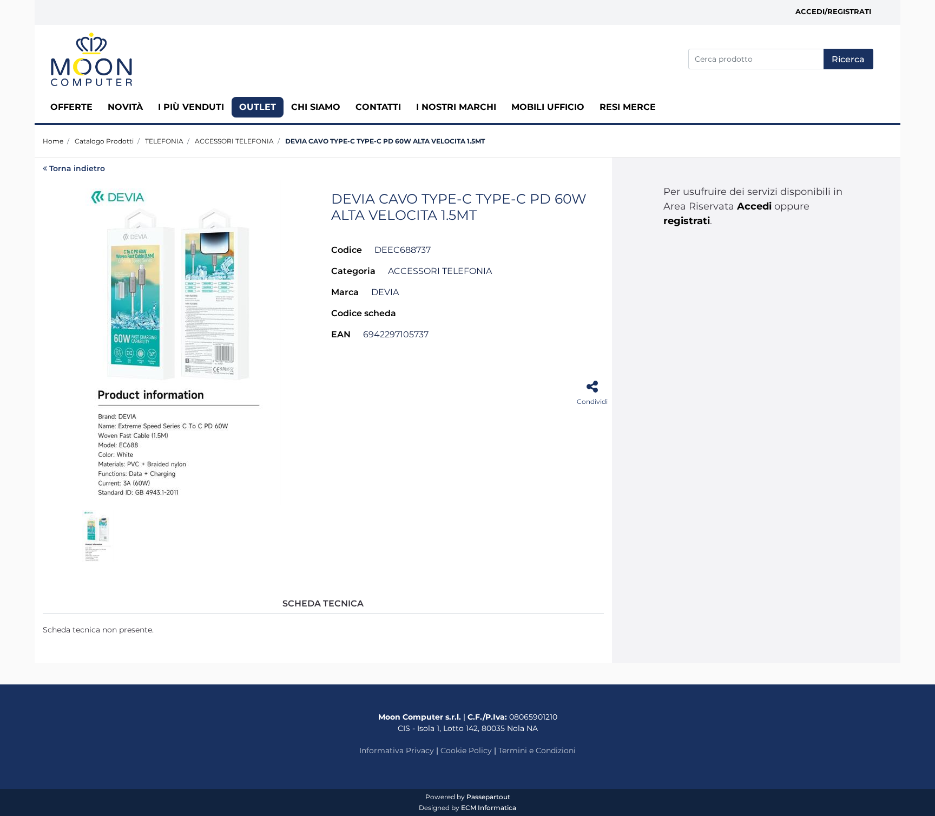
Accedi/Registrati (833, 11)
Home (53, 141)
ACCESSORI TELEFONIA (234, 141)
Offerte (71, 107)
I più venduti (191, 107)
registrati (686, 221)
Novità (125, 107)
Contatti (378, 107)
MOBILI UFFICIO (547, 107)
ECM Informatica (488, 808)
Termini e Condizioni (537, 750)
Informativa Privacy (396, 750)
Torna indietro (77, 168)
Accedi (754, 206)
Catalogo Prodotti (104, 141)
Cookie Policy (466, 750)
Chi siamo (315, 107)
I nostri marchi (456, 107)
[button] (848, 59)
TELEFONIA (164, 141)
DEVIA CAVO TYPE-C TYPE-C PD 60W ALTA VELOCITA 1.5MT (385, 141)
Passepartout (488, 797)
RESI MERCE (628, 107)
